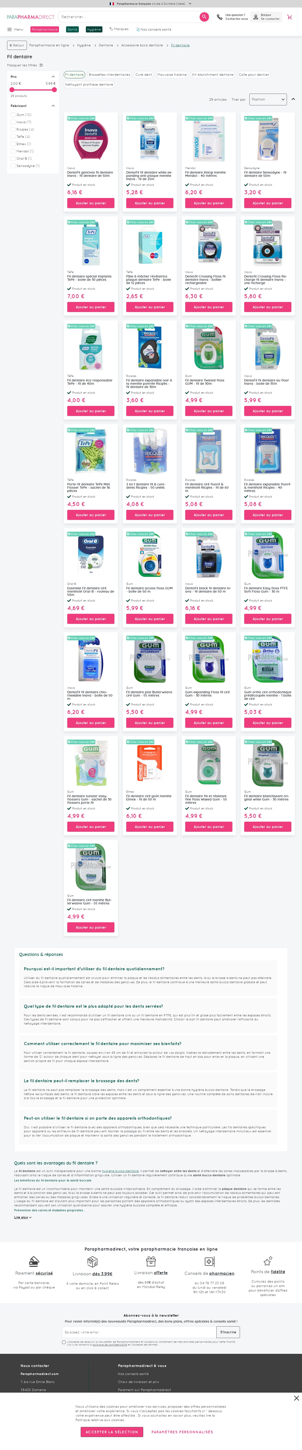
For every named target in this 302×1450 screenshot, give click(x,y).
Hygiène (84, 45)
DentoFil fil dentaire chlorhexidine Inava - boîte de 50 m (90, 696)
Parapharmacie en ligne (49, 45)
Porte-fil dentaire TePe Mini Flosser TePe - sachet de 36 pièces (88, 488)
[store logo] (30, 16)
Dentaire (106, 45)
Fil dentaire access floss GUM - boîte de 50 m (149, 590)
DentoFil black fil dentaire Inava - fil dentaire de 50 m (208, 590)
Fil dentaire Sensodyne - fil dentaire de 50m (265, 174)
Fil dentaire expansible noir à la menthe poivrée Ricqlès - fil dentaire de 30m (149, 384)
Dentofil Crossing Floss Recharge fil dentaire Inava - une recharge (265, 280)
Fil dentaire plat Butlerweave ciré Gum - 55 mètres (149, 694)
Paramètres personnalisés (182, 1432)
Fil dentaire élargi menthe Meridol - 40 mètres (205, 174)
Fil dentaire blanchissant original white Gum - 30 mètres (266, 798)
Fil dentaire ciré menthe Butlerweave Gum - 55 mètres (89, 902)
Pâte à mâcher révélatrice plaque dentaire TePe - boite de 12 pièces (148, 280)
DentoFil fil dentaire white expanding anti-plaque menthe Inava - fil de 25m (149, 176)
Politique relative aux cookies (100, 1420)
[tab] (32, 65)
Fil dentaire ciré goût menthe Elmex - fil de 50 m (149, 798)
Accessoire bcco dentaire (142, 45)
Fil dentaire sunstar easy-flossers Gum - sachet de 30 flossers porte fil (89, 799)
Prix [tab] (14, 77)
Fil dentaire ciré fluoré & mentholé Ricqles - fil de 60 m (207, 488)
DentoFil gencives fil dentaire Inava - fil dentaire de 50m (90, 174)
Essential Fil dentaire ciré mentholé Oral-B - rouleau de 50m (90, 592)
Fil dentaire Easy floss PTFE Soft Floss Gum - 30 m (266, 590)
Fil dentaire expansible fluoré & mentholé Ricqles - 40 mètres (267, 488)
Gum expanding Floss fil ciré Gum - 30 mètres (207, 694)
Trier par (238, 99)
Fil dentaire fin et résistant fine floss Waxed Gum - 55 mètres (206, 799)
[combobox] (134, 17)
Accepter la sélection (112, 1432)
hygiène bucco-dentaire (120, 1171)
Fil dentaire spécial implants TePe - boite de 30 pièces (89, 278)
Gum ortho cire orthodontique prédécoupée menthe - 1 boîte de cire (267, 696)
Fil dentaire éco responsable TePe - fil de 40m (89, 382)
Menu (18, 29)
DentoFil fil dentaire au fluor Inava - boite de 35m (266, 382)
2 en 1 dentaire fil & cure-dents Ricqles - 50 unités (146, 486)
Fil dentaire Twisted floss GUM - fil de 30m (204, 382)
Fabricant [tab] (19, 106)
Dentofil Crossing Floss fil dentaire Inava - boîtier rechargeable (205, 280)
